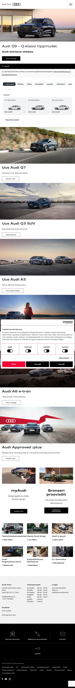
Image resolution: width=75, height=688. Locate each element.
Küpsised (49, 670)
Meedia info (33, 670)
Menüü (6, 66)
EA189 (65, 667)
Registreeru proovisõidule (56, 510)
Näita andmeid (64, 358)
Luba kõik (61, 364)
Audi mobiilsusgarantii (43, 667)
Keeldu (13, 364)
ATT (17, 667)
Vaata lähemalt (11, 235)
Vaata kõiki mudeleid (12, 120)
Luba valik (37, 364)
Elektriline (21, 84)
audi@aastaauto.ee (8, 597)
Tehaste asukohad (60, 670)
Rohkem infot (10, 179)
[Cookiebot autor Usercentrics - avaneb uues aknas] (64, 322)
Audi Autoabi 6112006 (27, 667)
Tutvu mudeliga (11, 58)
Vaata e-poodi (58, 540)
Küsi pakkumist (58, 563)
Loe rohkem (32, 540)
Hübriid (29, 84)
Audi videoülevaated (59, 588)
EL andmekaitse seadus (8, 673)
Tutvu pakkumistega (13, 291)
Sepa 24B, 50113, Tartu (10, 592)
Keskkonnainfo (56, 667)
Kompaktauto (61, 84)
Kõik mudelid (9, 84)
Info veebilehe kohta (7, 667)
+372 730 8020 (7, 599)
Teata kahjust (33, 565)
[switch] (28, 350)
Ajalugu (69, 670)
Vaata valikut (7, 540)
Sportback (50, 84)
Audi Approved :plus (9, 615)
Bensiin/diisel (39, 84)
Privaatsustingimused (8, 670)
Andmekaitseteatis (22, 670)
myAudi (42, 670)
